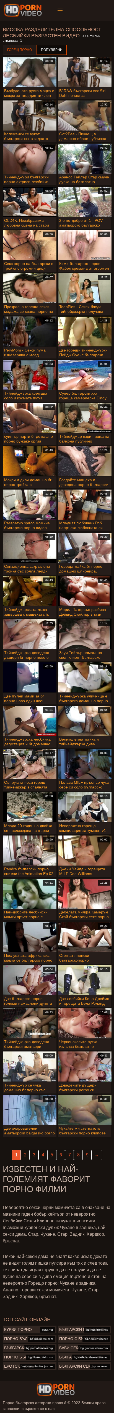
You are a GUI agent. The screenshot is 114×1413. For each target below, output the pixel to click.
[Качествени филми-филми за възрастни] (24, 10)
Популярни (52, 50)
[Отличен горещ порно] (56, 1389)
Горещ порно (19, 50)
